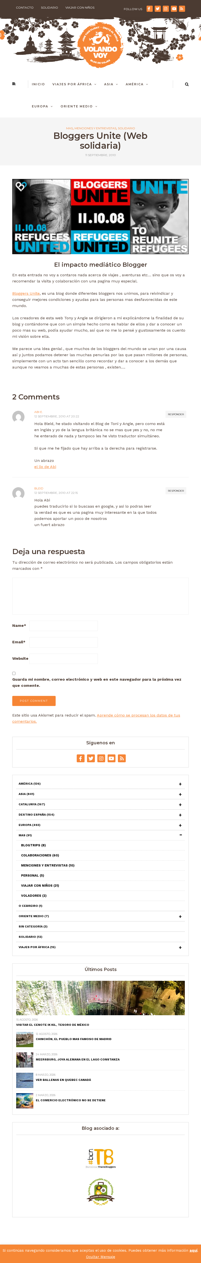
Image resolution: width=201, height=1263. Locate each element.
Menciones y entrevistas (95, 128)
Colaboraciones (40, 855)
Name (19, 625)
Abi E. (38, 412)
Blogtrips (33, 845)
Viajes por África (72, 84)
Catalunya (32, 804)
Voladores (34, 895)
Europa (40, 106)
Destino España (36, 814)
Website (20, 658)
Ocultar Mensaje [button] (100, 1257)
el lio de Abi (45, 466)
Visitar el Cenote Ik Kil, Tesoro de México (52, 1025)
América (135, 84)
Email (18, 642)
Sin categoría (33, 926)
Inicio (38, 84)
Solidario (49, 7)
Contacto (25, 7)
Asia (108, 84)
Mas (69, 128)
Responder (176, 414)
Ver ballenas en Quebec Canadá (63, 1080)
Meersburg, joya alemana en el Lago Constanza (78, 1059)
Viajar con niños (79, 7)
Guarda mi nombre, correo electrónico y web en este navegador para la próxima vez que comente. (96, 682)
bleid (38, 488)
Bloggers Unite (26, 293)
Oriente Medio (77, 106)
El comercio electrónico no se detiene (71, 1100)
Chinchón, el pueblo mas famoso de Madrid (74, 1039)
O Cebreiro (30, 906)
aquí (193, 1250)
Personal (32, 875)
